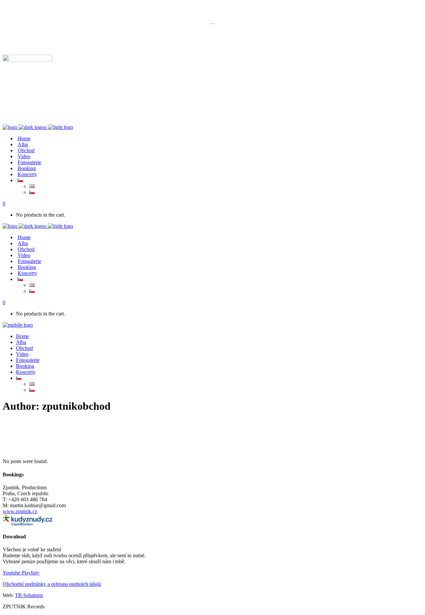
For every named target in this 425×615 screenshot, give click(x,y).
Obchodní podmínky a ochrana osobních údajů (52, 584)
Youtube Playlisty (21, 573)
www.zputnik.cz (20, 511)
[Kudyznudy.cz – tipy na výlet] (27, 523)
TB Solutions (29, 595)
